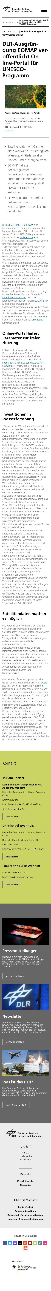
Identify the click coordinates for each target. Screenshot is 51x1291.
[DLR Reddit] (25, 1244)
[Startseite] (3, 22)
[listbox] (9, 22)
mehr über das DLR (16, 1105)
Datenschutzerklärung (25, 1211)
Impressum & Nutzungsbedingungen (25, 1219)
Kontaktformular (25, 1181)
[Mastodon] (15, 1244)
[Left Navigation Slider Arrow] (9, 97)
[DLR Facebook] (5, 1244)
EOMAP (38, 300)
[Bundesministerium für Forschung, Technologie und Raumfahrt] (25, 1277)
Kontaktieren (12, 816)
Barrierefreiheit (25, 1207)
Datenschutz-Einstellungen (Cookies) (25, 1215)
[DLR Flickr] (45, 1244)
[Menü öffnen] (44, 9)
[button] (25, 110)
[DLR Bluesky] (10, 1244)
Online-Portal (26, 237)
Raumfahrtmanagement (14, 297)
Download (9, 131)
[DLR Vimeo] (35, 1244)
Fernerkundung (35, 319)
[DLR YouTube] (30, 1244)
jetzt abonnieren (15, 976)
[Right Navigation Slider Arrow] (43, 97)
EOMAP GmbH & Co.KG (18, 224)
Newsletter (25, 1185)
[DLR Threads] (20, 1244)
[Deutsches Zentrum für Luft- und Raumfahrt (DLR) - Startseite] (18, 9)
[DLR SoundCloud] (25, 1249)
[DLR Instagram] (40, 1244)
